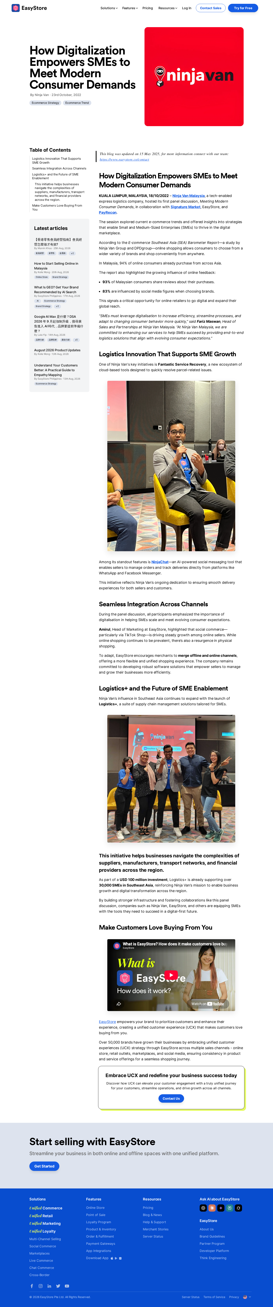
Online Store (42, 277)
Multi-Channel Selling (45, 1239)
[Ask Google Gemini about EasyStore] (220, 1208)
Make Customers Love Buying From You (57, 207)
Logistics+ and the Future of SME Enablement (55, 176)
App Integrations (98, 1251)
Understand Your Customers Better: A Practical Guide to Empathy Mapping (56, 370)
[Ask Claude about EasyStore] (212, 1208)
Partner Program (212, 1244)
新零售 (52, 253)
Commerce (45, 1208)
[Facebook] (31, 1286)
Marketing (45, 1223)
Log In (186, 8)
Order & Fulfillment (100, 1236)
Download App (98, 1258)
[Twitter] (58, 1286)
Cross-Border (39, 1275)
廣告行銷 (66, 339)
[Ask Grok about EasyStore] (238, 1208)
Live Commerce (41, 1260)
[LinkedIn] (49, 1286)
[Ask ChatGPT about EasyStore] (203, 1208)
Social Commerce (42, 1246)
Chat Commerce (41, 1268)
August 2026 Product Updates (57, 350)
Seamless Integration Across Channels (59, 168)
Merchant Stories (155, 1229)
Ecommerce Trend (77, 102)
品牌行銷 (40, 339)
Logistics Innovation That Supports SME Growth (56, 160)
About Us (207, 1229)
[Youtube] (67, 1286)
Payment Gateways (100, 1244)
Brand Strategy (60, 277)
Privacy (234, 1297)
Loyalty (42, 1231)
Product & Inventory (101, 1229)
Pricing (147, 8)
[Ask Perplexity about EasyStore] (229, 1208)
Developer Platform (214, 1251)
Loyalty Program (98, 1222)
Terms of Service (214, 1297)
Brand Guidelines (212, 1236)
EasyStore (107, 1022)
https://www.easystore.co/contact (124, 159)
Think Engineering (213, 1258)
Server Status (153, 1236)
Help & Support (154, 1222)
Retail (41, 1216)
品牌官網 (53, 339)
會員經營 (40, 253)
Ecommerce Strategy (45, 102)
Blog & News (152, 1215)
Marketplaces (39, 1253)
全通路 (63, 253)
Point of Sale (95, 1215)
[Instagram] (40, 1286)
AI (38, 301)
